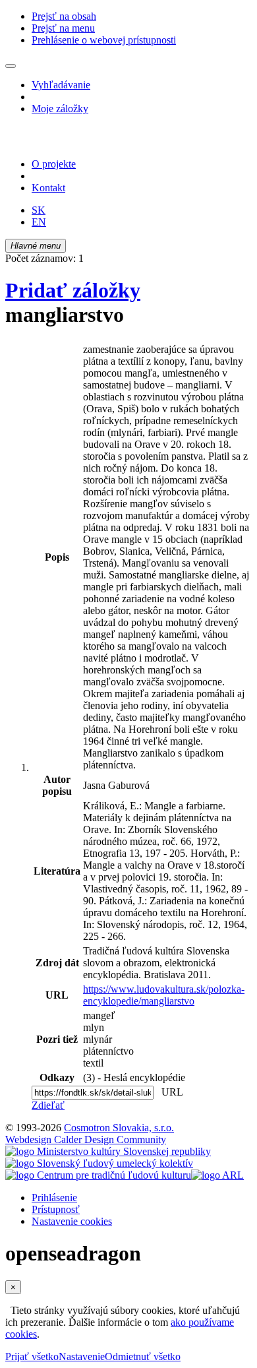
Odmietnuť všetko (143, 1356)
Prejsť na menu (63, 28)
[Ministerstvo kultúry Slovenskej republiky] (108, 1151)
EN (39, 222)
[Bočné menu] (10, 66)
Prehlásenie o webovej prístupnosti (104, 40)
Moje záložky (60, 108)
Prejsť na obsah (64, 16)
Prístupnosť (56, 1209)
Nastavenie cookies (72, 1221)
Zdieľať (48, 1105)
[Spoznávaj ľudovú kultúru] (87, 141)
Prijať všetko (32, 1356)
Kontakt (48, 187)
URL (169, 1092)
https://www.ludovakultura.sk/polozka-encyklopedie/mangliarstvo (163, 995)
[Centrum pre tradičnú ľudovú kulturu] (98, 1175)
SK (38, 210)
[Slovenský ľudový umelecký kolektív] (99, 1163)
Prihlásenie (54, 1197)
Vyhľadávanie (61, 84)
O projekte (54, 164)
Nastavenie (82, 1356)
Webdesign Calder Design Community (85, 1139)
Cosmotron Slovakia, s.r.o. (119, 1127)
